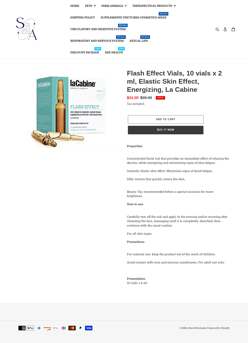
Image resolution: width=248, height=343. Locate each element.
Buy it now (165, 129)
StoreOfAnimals (197, 328)
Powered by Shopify (218, 328)
